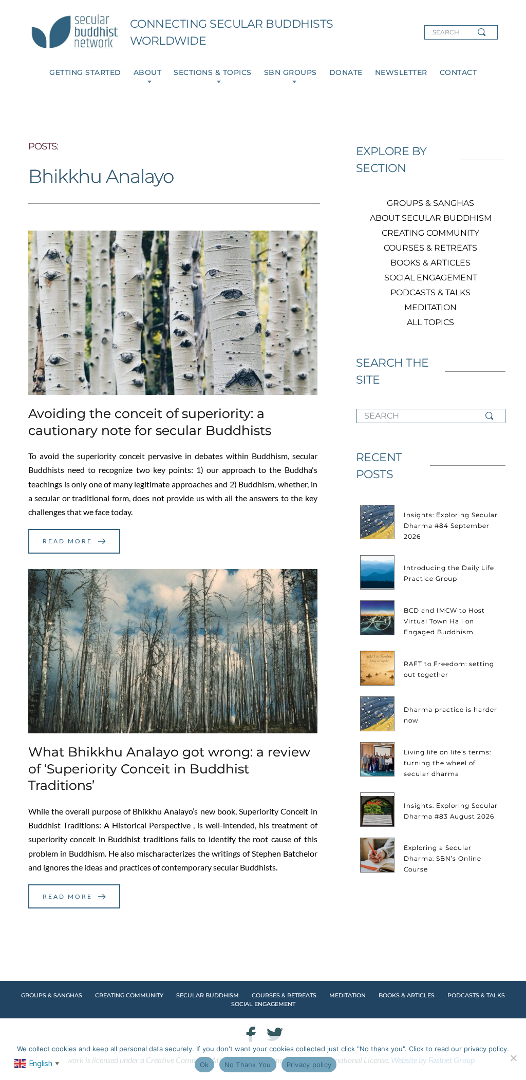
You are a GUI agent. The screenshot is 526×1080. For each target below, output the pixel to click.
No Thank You (247, 1064)
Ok (204, 1064)
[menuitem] (85, 72)
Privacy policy (309, 1064)
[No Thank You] (513, 1058)
